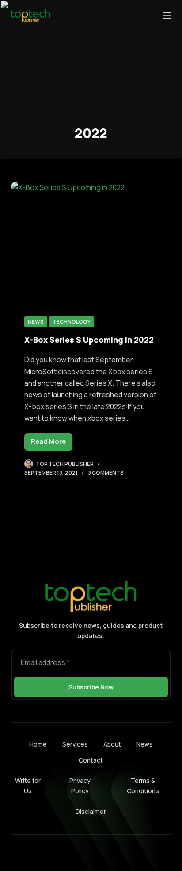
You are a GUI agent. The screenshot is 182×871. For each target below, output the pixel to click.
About (112, 744)
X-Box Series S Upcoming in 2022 (89, 339)
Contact (91, 760)
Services (75, 744)
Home (38, 744)
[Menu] (167, 15)
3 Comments (106, 472)
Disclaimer (91, 811)
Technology (72, 321)
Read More (51, 443)
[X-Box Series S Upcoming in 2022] (91, 242)
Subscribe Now (91, 687)
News (36, 321)
